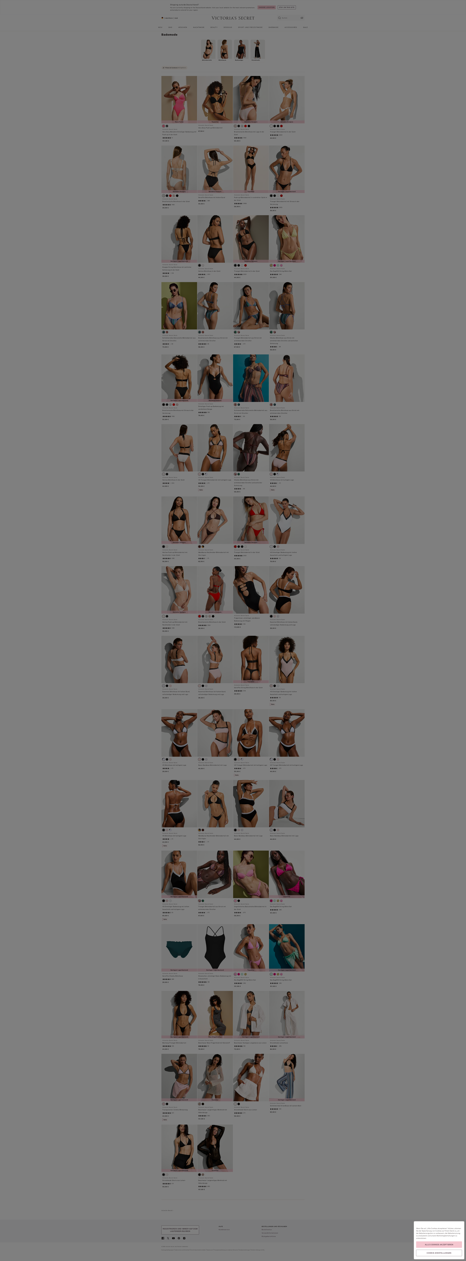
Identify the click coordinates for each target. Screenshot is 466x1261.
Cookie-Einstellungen (439, 1253)
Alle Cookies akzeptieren (439, 1245)
